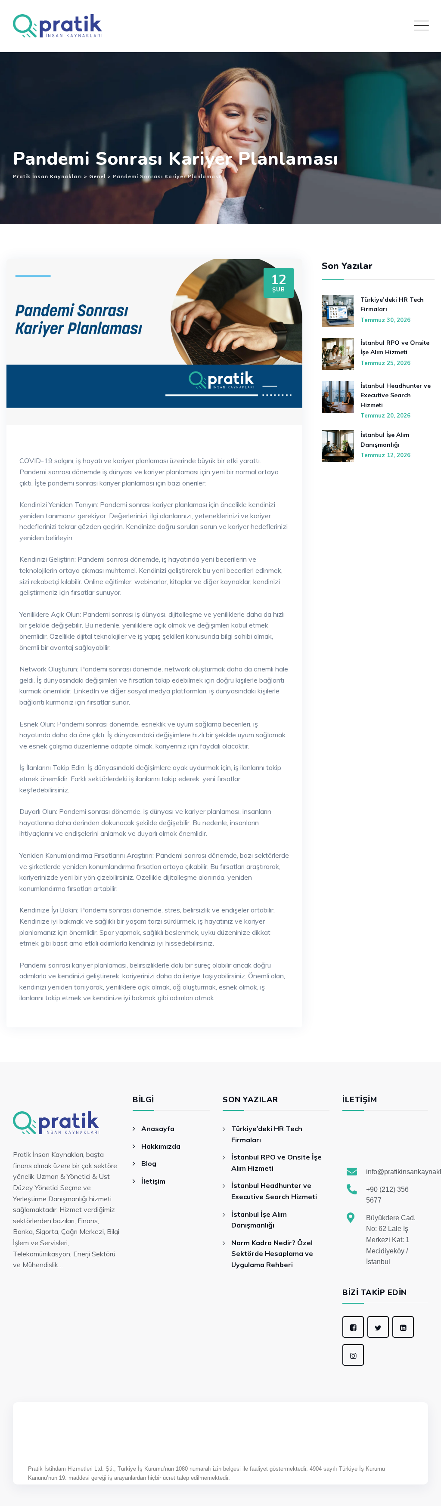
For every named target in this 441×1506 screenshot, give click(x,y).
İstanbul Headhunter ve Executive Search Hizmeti (395, 395)
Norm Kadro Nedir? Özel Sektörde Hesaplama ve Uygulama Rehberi (272, 1253)
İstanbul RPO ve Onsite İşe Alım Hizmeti (394, 347)
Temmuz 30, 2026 (385, 319)
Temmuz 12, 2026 (385, 454)
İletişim (153, 1181)
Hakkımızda (160, 1146)
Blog (148, 1163)
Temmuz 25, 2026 (385, 362)
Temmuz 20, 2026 (385, 415)
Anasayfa (157, 1128)
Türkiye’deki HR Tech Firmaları (392, 304)
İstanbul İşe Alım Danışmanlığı (384, 439)
